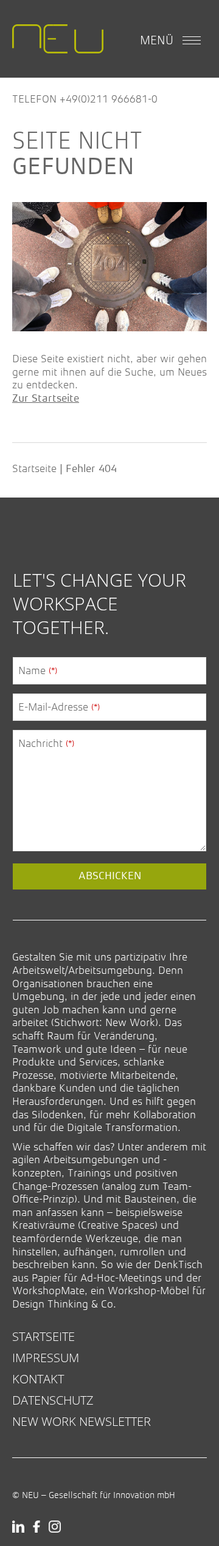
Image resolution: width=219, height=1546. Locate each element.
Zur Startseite (45, 398)
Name (37, 670)
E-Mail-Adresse (59, 707)
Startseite (34, 468)
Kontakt (38, 1379)
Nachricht (46, 743)
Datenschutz (53, 1400)
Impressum (45, 1357)
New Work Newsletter (81, 1421)
